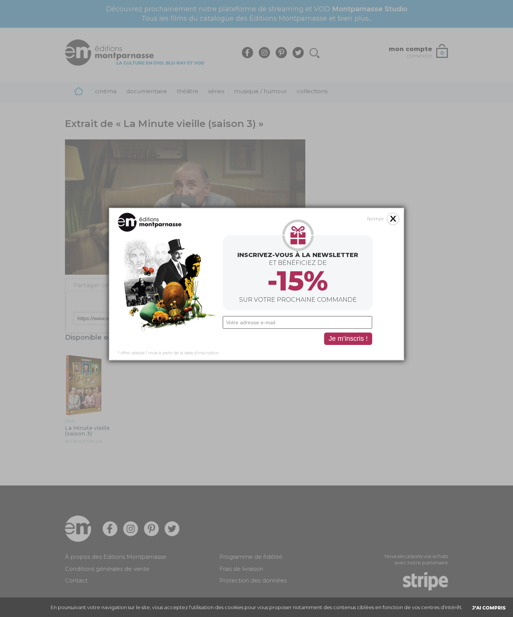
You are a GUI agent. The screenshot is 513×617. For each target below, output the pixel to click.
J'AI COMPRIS (489, 608)
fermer (375, 219)
